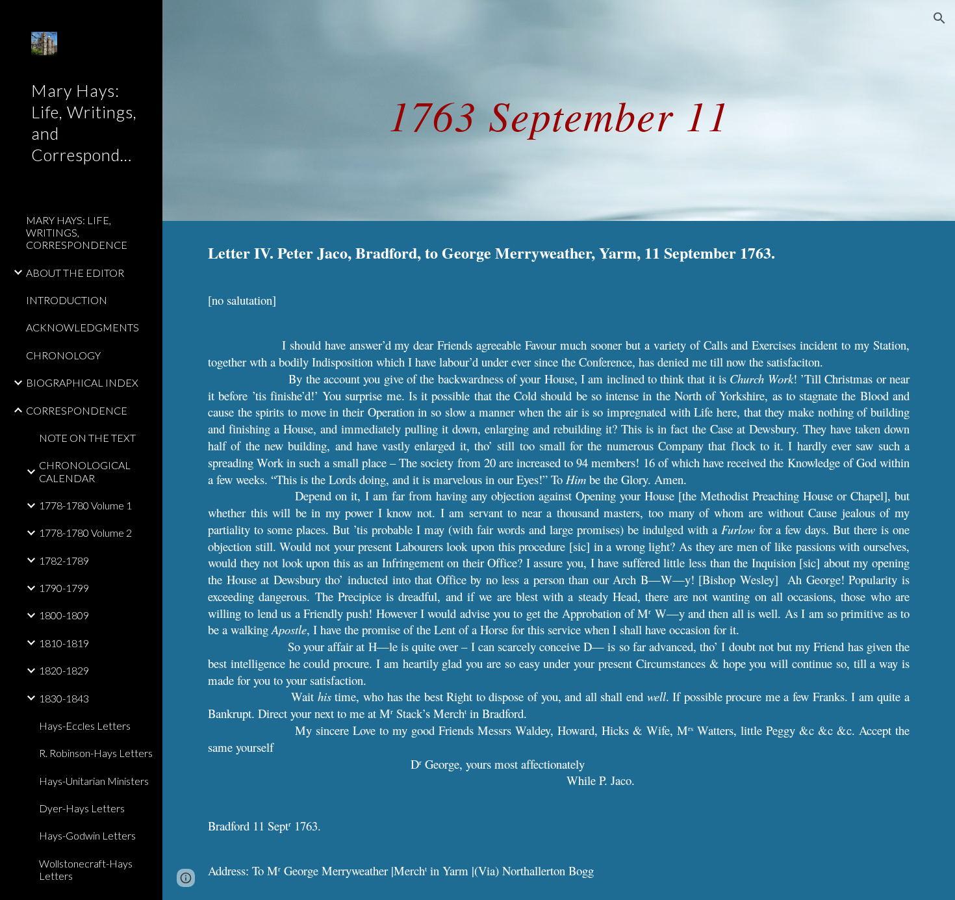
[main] (559, 110)
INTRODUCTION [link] (66, 300)
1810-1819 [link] (64, 643)
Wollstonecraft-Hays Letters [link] (86, 869)
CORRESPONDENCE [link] (76, 410)
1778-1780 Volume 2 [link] (85, 532)
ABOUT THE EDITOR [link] (75, 272)
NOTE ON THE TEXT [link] (87, 437)
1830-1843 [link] (64, 698)
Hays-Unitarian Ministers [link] (94, 781)
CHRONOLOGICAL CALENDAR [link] (85, 471)
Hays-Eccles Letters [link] (85, 725)
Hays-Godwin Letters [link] (87, 835)
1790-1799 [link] (64, 588)
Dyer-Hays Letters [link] (82, 808)
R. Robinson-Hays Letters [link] (96, 753)
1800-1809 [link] (64, 615)
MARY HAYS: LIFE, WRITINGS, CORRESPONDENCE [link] (76, 232)
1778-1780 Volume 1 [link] (85, 505)
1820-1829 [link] (64, 670)
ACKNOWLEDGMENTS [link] (82, 327)
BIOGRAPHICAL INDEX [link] (82, 382)
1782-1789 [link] (64, 560)
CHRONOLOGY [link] (63, 355)
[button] (939, 18)
